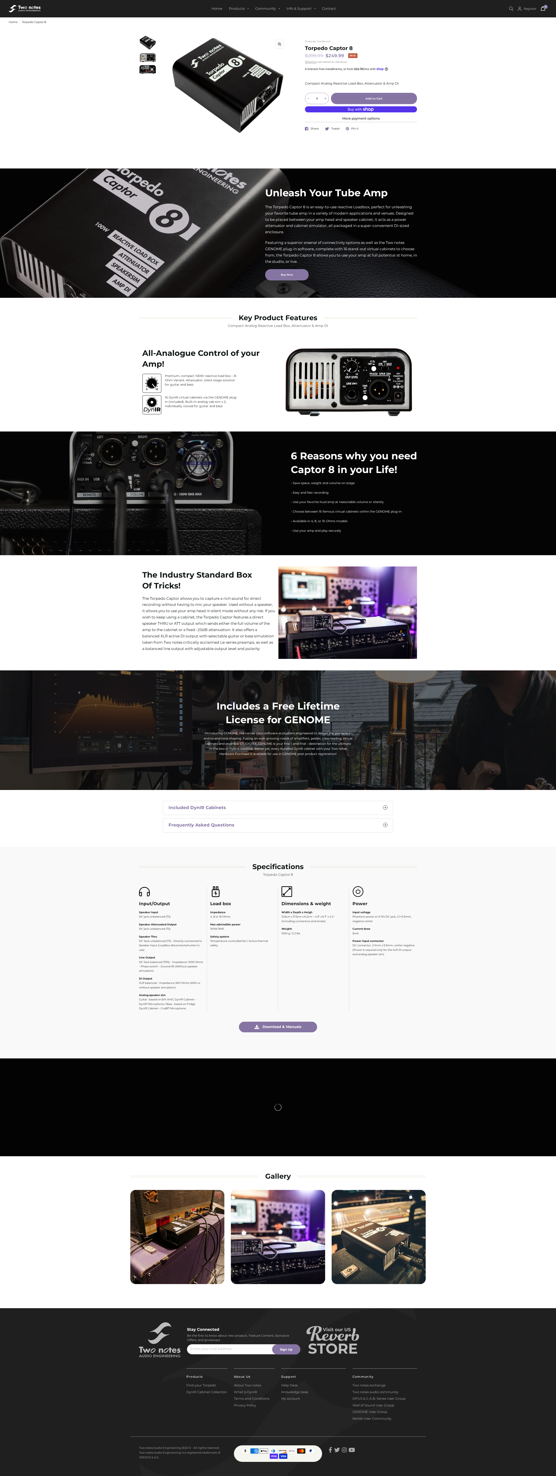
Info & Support (299, 9)
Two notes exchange (369, 1385)
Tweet (335, 128)
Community (265, 9)
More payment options (361, 118)
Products (237, 9)
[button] (287, 274)
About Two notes (247, 1385)
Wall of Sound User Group (373, 1405)
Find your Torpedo (201, 1385)
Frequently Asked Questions (202, 825)
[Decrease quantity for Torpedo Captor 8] (308, 98)
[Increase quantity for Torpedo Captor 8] (325, 98)
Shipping (310, 61)
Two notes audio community (375, 1392)
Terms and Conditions (251, 1398)
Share (315, 128)
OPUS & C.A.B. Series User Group (378, 1398)
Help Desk (289, 1385)
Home (217, 9)
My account (290, 1398)
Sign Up (286, 1349)
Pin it (355, 128)
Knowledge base (294, 1392)
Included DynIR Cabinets (197, 807)
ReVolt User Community (371, 1418)
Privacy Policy (245, 1405)
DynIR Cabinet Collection (206, 1392)
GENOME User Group (369, 1412)
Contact (329, 9)
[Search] (511, 8)
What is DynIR (245, 1392)
